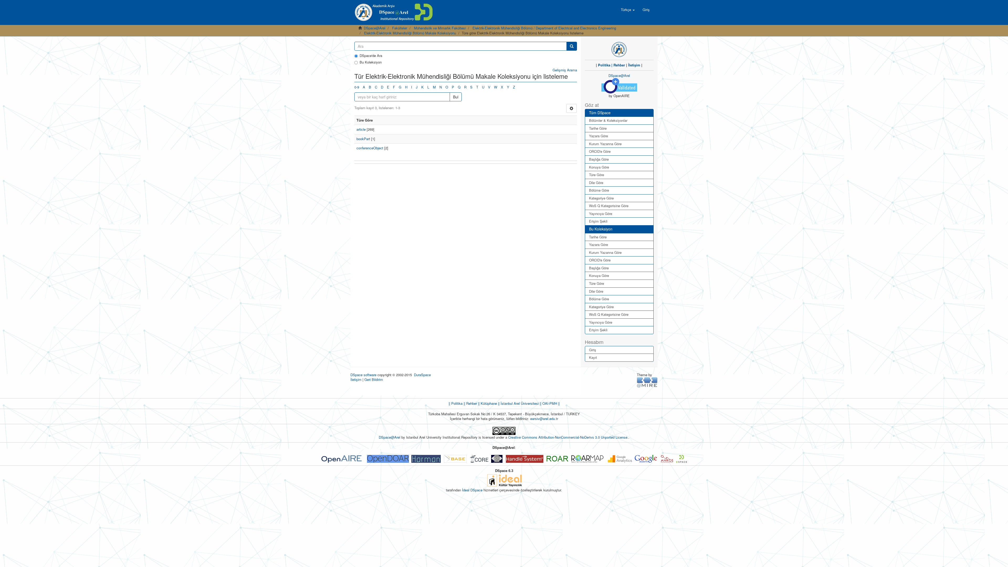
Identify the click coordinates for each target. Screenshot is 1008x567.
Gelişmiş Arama (565, 69)
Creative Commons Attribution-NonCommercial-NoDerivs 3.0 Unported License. (568, 437)
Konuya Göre (599, 167)
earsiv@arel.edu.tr (544, 418)
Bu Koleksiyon (371, 62)
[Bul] (571, 46)
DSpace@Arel (374, 27)
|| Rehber (470, 403)
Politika (604, 64)
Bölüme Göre (599, 190)
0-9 (356, 87)
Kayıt (593, 357)
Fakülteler (399, 27)
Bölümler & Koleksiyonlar (608, 120)
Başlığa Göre (599, 159)
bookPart (363, 138)
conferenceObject (369, 147)
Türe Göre (596, 174)
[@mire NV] (647, 382)
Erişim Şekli (598, 221)
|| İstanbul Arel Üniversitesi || (519, 403)
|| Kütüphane (487, 403)
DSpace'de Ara (371, 55)
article (361, 129)
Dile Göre (596, 182)
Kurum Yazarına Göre (605, 143)
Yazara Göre (598, 135)
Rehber (619, 64)
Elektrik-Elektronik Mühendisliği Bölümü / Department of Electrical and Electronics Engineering (544, 27)
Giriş (592, 349)
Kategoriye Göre (601, 198)
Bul (455, 96)
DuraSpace (422, 374)
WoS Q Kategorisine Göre (608, 205)
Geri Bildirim (373, 379)
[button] (628, 9)
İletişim (634, 64)
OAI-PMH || (550, 403)
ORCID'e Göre (600, 151)
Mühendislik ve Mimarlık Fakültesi (440, 27)
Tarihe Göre (598, 128)
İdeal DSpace (472, 489)
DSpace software (363, 374)
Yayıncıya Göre (600, 213)
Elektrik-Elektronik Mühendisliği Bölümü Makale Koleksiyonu (410, 32)
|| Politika (456, 403)
